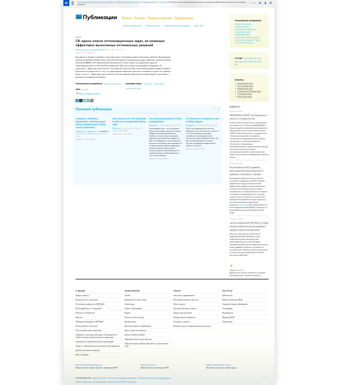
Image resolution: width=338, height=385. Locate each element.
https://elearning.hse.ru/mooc (219, 364)
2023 (237, 61)
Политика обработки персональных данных (154, 378)
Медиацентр (227, 312)
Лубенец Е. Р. (117, 128)
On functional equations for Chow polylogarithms (165, 120)
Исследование (243, 205)
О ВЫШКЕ (81, 291)
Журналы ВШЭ (228, 317)
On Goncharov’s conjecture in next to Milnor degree (202, 120)
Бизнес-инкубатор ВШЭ (135, 334)
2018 (259, 61)
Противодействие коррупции (88, 330)
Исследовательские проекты (186, 299)
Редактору (265, 377)
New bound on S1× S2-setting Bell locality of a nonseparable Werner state (129, 121)
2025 (255, 58)
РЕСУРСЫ (227, 291)
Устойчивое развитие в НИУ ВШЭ (90, 304)
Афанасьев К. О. (93, 131)
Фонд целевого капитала (86, 326)
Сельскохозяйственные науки (249, 91)
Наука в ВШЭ (198, 26)
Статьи (139, 18)
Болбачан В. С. (154, 125)
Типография (227, 308)
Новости (235, 106)
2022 (241, 61)
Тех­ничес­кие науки (244, 96)
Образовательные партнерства (138, 339)
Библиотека (227, 295)
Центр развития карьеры (135, 330)
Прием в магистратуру (134, 317)
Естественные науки (245, 86)
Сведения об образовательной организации (95, 341)
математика (239, 40)
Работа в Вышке (82, 354)
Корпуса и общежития (85, 312)
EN (254, 3)
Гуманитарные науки (245, 83)
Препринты (184, 18)
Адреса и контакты (100, 378)
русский (85, 89)
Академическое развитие (184, 317)
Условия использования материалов (122, 378)
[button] (141, 113)
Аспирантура (130, 321)
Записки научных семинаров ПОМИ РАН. (90, 50)
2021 (246, 61)
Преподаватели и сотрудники (89, 308)
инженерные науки (242, 34)
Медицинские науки (245, 88)
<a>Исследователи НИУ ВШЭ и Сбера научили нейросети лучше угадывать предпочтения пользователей (249, 226)
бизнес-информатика (243, 24)
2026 (250, 58)
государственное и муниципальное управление (246, 27)
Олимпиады (129, 304)
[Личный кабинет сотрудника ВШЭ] (265, 3)
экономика (249, 42)
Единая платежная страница (87, 350)
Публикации (100, 17)
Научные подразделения (183, 295)
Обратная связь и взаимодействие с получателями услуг (146, 344)
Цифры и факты (82, 295)
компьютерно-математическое (247, 37)
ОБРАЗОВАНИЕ (132, 291)
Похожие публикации (94, 109)
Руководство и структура (87, 299)
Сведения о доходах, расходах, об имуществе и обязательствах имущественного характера (96, 335)
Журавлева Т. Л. (81, 131)
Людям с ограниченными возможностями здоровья (97, 346)
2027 (246, 58)
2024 (259, 58)
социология (239, 42)
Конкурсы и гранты (181, 321)
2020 (250, 61)
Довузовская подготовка (135, 299)
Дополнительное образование (138, 326)
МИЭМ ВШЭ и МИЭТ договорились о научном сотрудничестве (248, 117)
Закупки (79, 317)
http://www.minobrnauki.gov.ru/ (89, 364)
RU (251, 3)
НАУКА (177, 291)
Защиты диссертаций (182, 312)
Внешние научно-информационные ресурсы (192, 326)
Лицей (127, 295)
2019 (255, 61)
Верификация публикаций (132, 26)
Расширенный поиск (152, 26)
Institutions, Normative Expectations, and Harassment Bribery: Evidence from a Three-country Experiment (91, 123)
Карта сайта (131, 382)
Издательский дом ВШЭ (232, 299)
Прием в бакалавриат (134, 308)
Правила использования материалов (177, 26)
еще (236, 64)
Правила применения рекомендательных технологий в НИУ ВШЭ (101, 382)
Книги (127, 18)
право (257, 40)
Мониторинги (179, 304)
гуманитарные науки (243, 32)
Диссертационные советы (184, 308)
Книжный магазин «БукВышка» (235, 304)
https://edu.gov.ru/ (149, 364)
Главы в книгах (160, 18)
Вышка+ (128, 312)
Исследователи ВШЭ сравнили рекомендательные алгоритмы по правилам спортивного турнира (246, 171)
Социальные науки (244, 94)
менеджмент (250, 40)
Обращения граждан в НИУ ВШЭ (89, 321)
